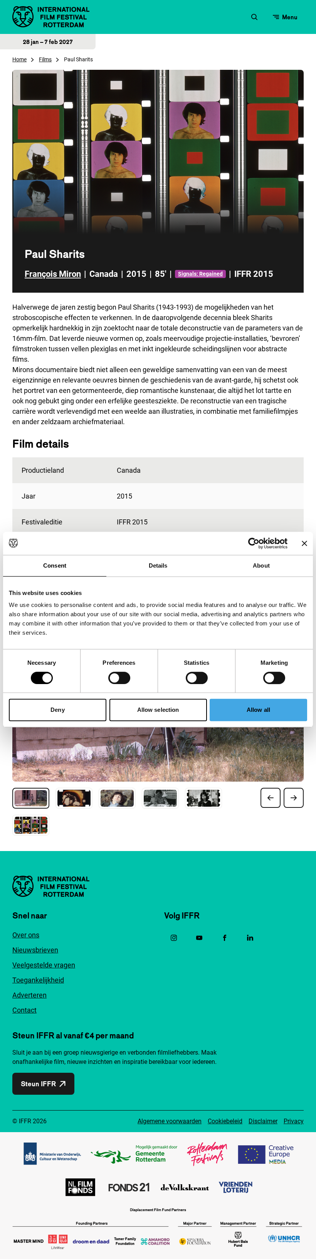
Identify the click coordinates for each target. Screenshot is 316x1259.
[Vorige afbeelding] (271, 798)
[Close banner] (304, 543)
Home (19, 59)
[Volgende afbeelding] (294, 798)
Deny (57, 709)
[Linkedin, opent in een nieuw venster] (250, 937)
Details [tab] (158, 565)
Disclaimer (263, 1121)
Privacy (294, 1121)
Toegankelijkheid (38, 980)
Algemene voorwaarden (170, 1121)
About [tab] (261, 565)
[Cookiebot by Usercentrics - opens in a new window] (253, 543)
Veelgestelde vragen (43, 965)
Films (45, 59)
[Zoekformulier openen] (254, 17)
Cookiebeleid (225, 1121)
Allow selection (158, 709)
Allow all (258, 709)
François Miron (53, 274)
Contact (24, 1010)
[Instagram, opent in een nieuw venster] (173, 937)
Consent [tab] (54, 565)
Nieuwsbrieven (35, 950)
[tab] (30, 798)
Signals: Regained (200, 274)
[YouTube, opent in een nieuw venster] (199, 937)
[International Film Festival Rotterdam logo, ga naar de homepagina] (50, 16)
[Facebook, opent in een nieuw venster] (224, 937)
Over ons (25, 935)
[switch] (119, 678)
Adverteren (29, 995)
